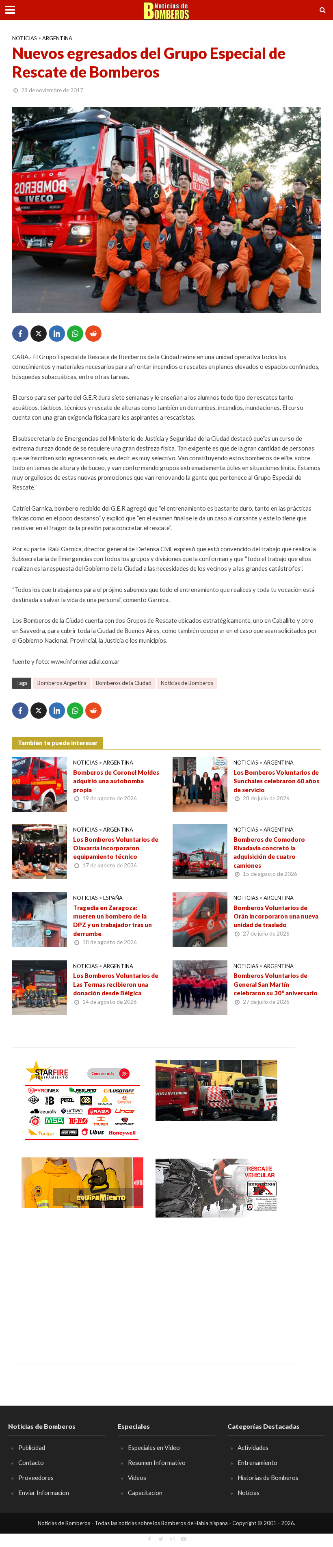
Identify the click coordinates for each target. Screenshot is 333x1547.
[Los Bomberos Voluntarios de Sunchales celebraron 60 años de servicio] (200, 783)
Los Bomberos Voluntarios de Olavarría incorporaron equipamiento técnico (115, 848)
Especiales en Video (154, 1447)
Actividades (253, 1447)
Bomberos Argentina (61, 683)
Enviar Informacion (43, 1492)
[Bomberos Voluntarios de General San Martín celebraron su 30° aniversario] (200, 986)
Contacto (31, 1462)
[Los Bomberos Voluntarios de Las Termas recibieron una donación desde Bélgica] (39, 986)
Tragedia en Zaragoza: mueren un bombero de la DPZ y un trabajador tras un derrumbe (112, 920)
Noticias (24, 38)
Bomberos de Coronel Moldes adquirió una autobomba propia (116, 781)
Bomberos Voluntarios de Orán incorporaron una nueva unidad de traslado (276, 916)
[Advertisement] (82, 1285)
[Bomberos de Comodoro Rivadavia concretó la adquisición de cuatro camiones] (200, 850)
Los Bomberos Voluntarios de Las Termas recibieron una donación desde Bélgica (115, 984)
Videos (137, 1477)
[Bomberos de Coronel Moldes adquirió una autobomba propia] (39, 783)
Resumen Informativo (157, 1462)
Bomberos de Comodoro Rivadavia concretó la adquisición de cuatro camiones (269, 852)
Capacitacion (145, 1492)
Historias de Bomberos (268, 1477)
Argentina (57, 38)
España (113, 898)
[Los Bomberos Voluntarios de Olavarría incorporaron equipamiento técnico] (39, 850)
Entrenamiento (257, 1462)
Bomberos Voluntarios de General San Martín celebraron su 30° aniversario (276, 984)
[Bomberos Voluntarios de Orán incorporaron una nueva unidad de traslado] (200, 918)
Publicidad (31, 1447)
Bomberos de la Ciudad (123, 683)
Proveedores (36, 1477)
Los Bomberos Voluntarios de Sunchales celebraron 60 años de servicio (276, 781)
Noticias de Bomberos (187, 683)
